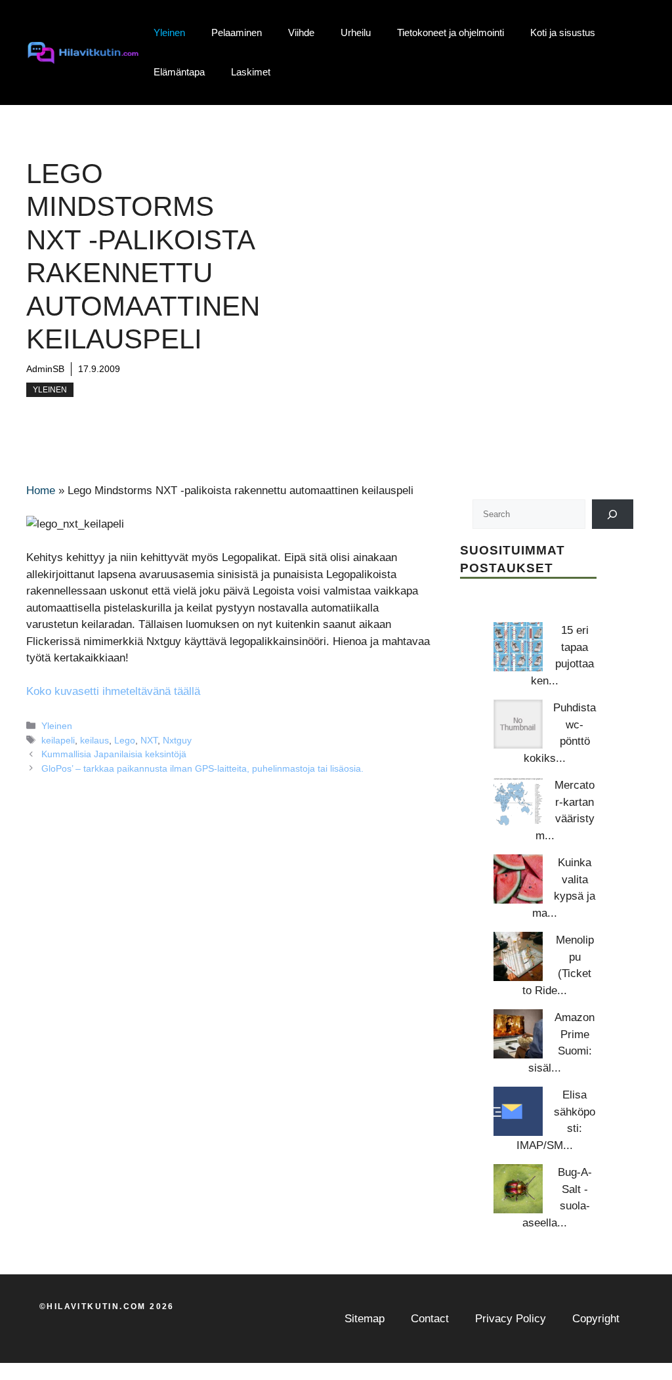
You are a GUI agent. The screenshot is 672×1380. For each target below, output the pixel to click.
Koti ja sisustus (562, 32)
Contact (430, 1318)
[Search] (612, 514)
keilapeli (58, 740)
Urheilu (356, 32)
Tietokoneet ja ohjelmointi (450, 32)
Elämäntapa (179, 71)
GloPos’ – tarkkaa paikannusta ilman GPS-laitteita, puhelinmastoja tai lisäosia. (202, 768)
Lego (124, 740)
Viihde (301, 32)
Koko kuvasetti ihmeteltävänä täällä (113, 691)
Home (40, 490)
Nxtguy (177, 740)
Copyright (596, 1318)
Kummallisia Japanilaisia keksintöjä (113, 754)
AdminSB (45, 369)
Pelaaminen (236, 32)
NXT (149, 740)
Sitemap (365, 1318)
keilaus (94, 740)
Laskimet (250, 71)
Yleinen (169, 32)
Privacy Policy (510, 1318)
